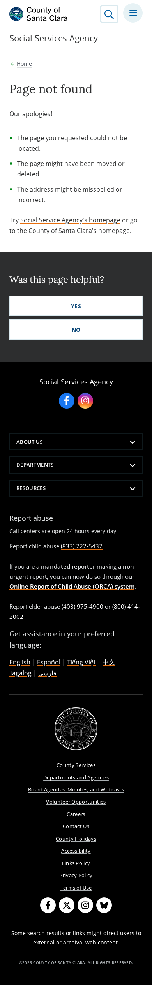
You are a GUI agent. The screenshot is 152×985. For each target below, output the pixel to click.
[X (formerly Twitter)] (66, 905)
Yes (76, 306)
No (76, 329)
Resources (31, 488)
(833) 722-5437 (82, 546)
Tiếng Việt (81, 662)
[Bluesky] (104, 905)
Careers (76, 814)
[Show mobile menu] (133, 13)
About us (29, 441)
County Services (76, 764)
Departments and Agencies (76, 777)
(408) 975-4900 (82, 606)
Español (48, 662)
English (19, 662)
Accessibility (75, 850)
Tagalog (20, 673)
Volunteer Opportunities (76, 801)
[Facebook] (48, 905)
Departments (35, 464)
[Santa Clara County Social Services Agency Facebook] (66, 401)
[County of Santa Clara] (38, 14)
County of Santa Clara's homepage (79, 230)
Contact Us (76, 826)
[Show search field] (109, 14)
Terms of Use (76, 887)
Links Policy (76, 863)
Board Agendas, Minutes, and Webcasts (76, 789)
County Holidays (76, 838)
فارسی (47, 673)
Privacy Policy (76, 875)
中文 (109, 662)
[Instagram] (85, 905)
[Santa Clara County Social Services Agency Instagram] (85, 401)
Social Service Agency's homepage (70, 220)
